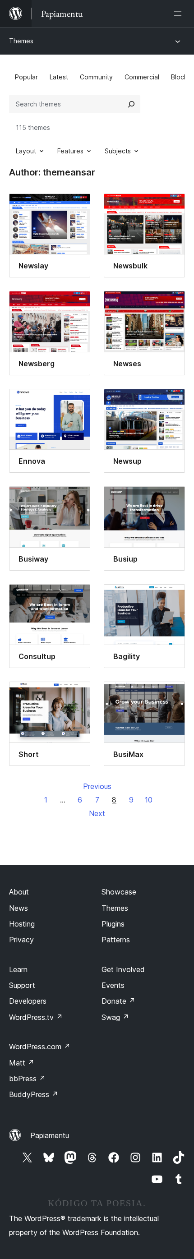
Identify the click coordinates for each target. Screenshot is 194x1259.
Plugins (113, 923)
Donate (118, 1000)
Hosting (22, 923)
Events (113, 985)
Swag (115, 1017)
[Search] (131, 104)
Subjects (118, 151)
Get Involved (123, 969)
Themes (21, 41)
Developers (27, 1000)
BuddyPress (33, 1094)
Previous (97, 786)
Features (70, 151)
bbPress (27, 1078)
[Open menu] (179, 13)
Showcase (119, 891)
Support (22, 985)
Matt (21, 1062)
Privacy (21, 939)
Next (97, 813)
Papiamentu (49, 1135)
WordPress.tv (36, 1017)
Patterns (116, 939)
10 (148, 799)
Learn (18, 969)
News (18, 908)
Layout (26, 151)
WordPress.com (39, 1046)
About (19, 891)
